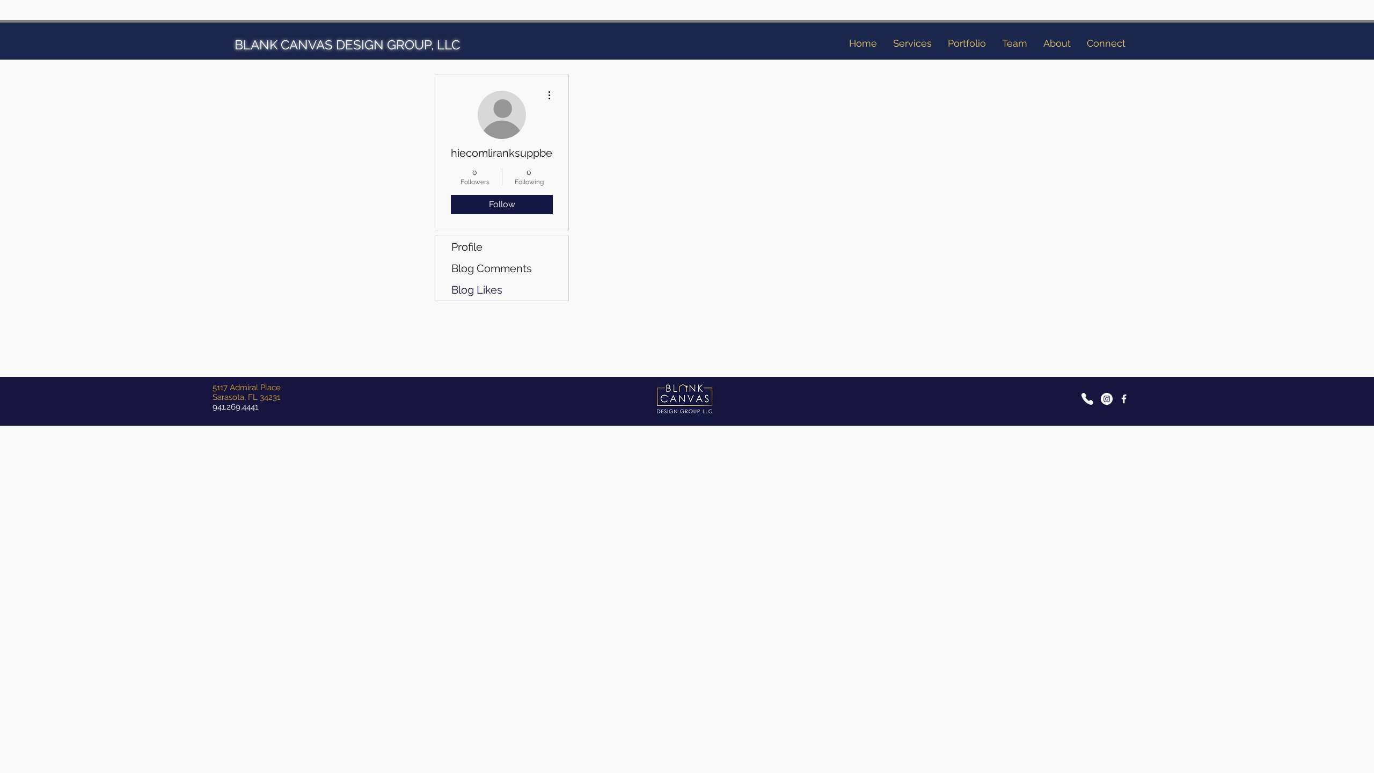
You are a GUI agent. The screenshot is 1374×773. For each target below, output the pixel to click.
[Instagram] (1107, 399)
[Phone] (1087, 399)
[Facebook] (1124, 399)
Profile (467, 246)
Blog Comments (491, 268)
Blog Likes (476, 289)
